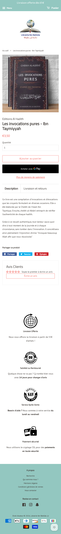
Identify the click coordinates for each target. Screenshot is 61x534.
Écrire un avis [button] (30, 275)
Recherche (30, 476)
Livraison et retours (35, 188)
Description (11, 188)
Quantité (6, 142)
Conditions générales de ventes (30, 487)
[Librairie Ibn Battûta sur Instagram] (30, 505)
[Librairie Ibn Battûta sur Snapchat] (37, 505)
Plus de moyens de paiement (30, 177)
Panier (55, 8)
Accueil (5, 51)
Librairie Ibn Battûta (38, 516)
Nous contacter (30, 490)
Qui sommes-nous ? (30, 479)
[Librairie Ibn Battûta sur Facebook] (24, 505)
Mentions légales (30, 483)
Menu (9, 8)
